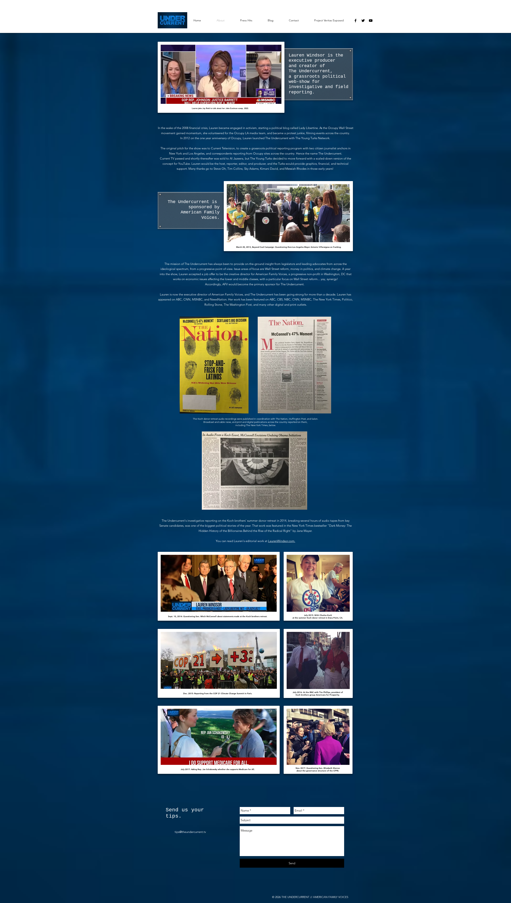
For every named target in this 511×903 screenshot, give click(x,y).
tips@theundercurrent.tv (190, 832)
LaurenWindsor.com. (281, 541)
